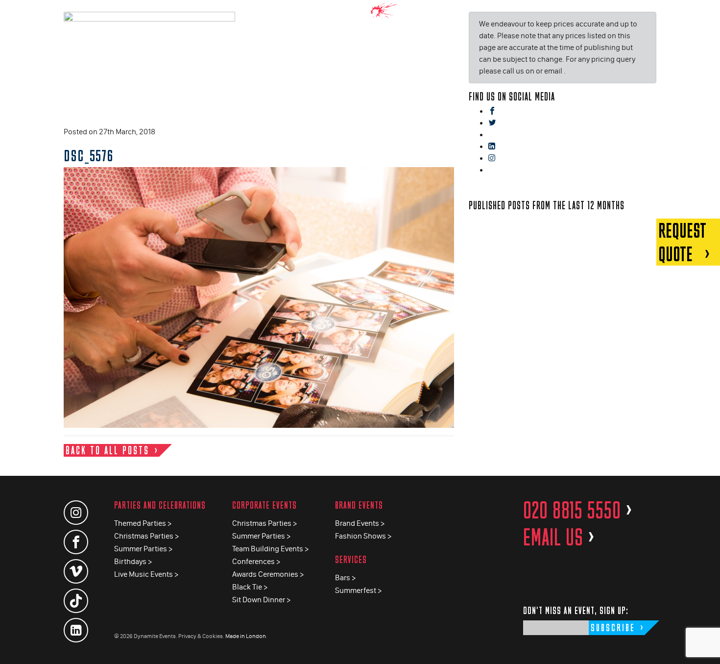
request (682, 242)
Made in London (245, 636)
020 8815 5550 (578, 510)
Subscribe (613, 627)
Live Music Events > (146, 574)
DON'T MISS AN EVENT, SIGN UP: (575, 610)
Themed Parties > (142, 523)
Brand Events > (359, 523)
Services (351, 559)
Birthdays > (133, 561)
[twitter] (492, 123)
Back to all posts (107, 450)
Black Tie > (249, 586)
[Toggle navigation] (705, 14)
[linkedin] (491, 146)
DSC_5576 (89, 155)
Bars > (345, 577)
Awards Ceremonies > (268, 574)
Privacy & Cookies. (201, 636)
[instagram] (491, 158)
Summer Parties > (143, 548)
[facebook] (492, 111)
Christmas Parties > (146, 536)
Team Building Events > (270, 548)
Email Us (559, 537)
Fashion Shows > (363, 536)
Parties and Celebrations (160, 505)
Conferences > (256, 561)
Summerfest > (358, 590)
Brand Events (359, 505)
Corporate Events (264, 505)
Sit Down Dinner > (261, 599)
